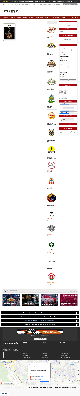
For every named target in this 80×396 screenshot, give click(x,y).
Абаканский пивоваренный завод (51, 158)
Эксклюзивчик (64, 121)
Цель (12, 4)
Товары (40, 4)
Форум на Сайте (64, 353)
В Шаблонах (63, 74)
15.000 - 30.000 (63, 108)
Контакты (63, 7)
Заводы (63, 17)
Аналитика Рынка (62, 95)
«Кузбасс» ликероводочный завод (50, 237)
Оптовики (25, 353)
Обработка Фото (62, 93)
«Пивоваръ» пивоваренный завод (51, 189)
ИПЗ (48, 37)
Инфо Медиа (64, 348)
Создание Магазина (63, 91)
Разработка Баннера (63, 90)
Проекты (16, 4)
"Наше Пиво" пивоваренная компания (50, 72)
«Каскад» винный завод (51, 141)
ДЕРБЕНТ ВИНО (50, 220)
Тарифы (53, 4)
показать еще (73, 290)
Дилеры (24, 348)
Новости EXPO (59, 1)
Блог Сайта (63, 346)
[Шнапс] (9, 33)
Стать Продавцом (47, 4)
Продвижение (45, 355)
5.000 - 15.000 (63, 105)
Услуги (37, 4)
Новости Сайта (64, 349)
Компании (47, 17)
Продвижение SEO (63, 94)
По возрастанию (63, 72)
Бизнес (43, 346)
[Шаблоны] (68, 54)
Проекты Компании (65, 357)
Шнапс (9, 25)
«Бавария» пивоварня (49, 107)
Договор (33, 4)
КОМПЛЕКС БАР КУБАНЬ (50, 172)
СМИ (9, 4)
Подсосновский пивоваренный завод (51, 254)
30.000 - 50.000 (63, 110)
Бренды (25, 17)
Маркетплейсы (26, 355)
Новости (6, 17)
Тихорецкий (49, 284)
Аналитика (44, 353)
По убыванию (63, 70)
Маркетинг (44, 351)
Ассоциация (21, 4)
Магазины (25, 349)
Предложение (27, 4)
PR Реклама (31, 17)
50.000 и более (64, 112)
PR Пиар (43, 348)
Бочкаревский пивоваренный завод (51, 124)
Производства (55, 17)
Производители (50, 36)
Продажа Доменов (63, 98)
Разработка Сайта (63, 89)
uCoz (65, 97)
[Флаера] (68, 58)
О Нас (6, 4)
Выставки (12, 17)
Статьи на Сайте (64, 351)
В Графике (62, 77)
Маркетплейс (39, 17)
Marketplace (63, 119)
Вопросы (58, 4)
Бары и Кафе (28, 1)
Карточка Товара (62, 92)
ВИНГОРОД (49, 268)
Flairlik (62, 120)
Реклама (44, 349)
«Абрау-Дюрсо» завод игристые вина (51, 90)
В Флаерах (62, 76)
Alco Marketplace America (50, 206)
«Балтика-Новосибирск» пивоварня (50, 54)
